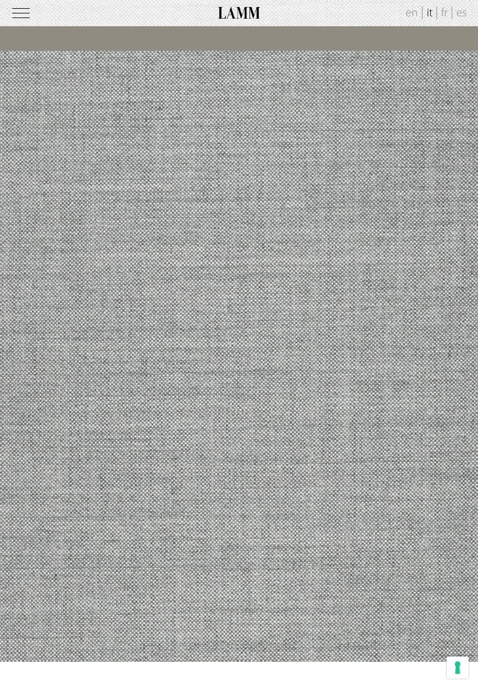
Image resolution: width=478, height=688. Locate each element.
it (430, 13)
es (461, 13)
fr (444, 13)
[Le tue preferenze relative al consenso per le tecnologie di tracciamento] (458, 668)
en (412, 13)
